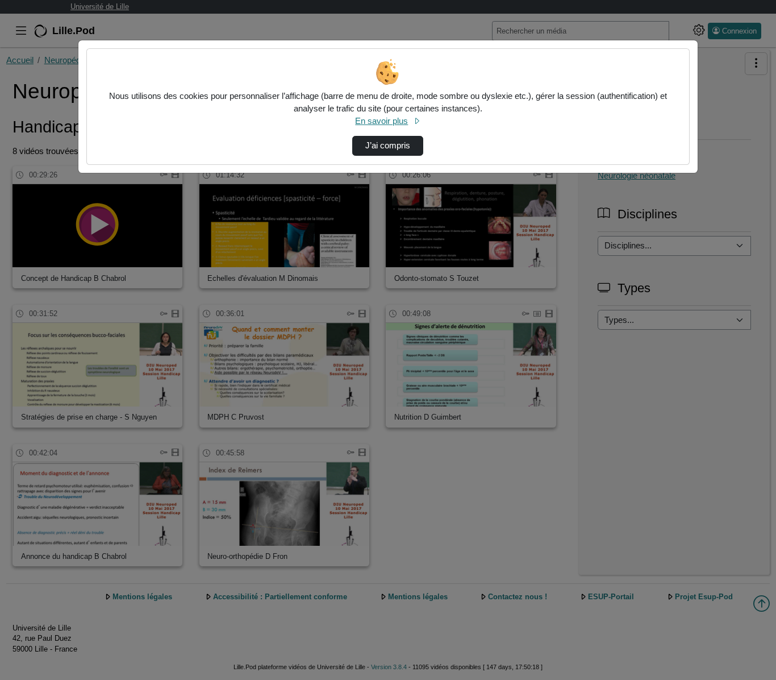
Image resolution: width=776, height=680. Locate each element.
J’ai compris (387, 145)
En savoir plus (381, 121)
